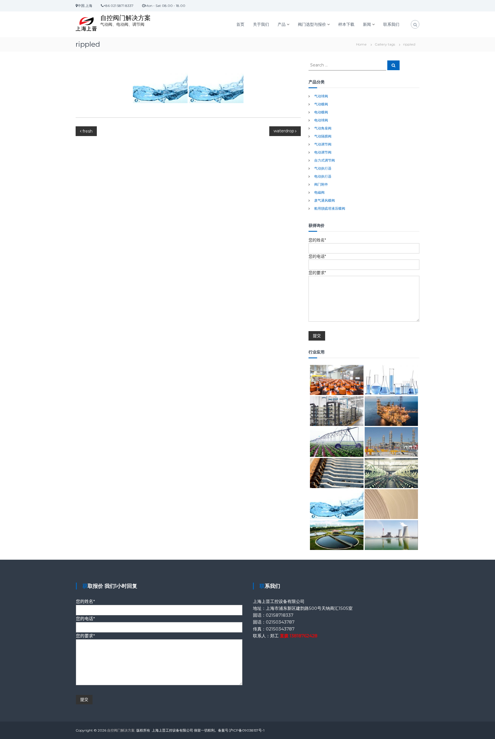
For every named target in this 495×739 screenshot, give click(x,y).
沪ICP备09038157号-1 (246, 730)
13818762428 (303, 635)
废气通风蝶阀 (324, 200)
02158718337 (279, 615)
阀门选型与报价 (312, 24)
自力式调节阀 (324, 160)
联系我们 (391, 24)
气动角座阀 (322, 128)
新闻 (367, 24)
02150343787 (280, 622)
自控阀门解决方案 (125, 18)
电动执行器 (322, 176)
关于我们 (261, 24)
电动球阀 (321, 120)
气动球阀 (321, 96)
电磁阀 (319, 192)
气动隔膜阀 (322, 136)
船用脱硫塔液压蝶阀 (329, 208)
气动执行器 (322, 168)
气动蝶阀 (321, 104)
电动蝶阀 (321, 112)
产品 (282, 24)
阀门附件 (321, 184)
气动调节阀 (322, 144)
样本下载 (346, 24)
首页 (240, 24)
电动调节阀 (322, 152)
